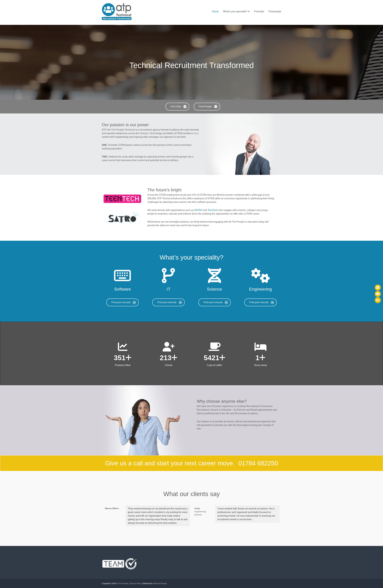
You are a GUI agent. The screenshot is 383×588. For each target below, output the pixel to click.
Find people (275, 11)
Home (215, 11)
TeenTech (213, 210)
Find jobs (259, 11)
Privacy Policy (136, 583)
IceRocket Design (159, 583)
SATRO (198, 210)
